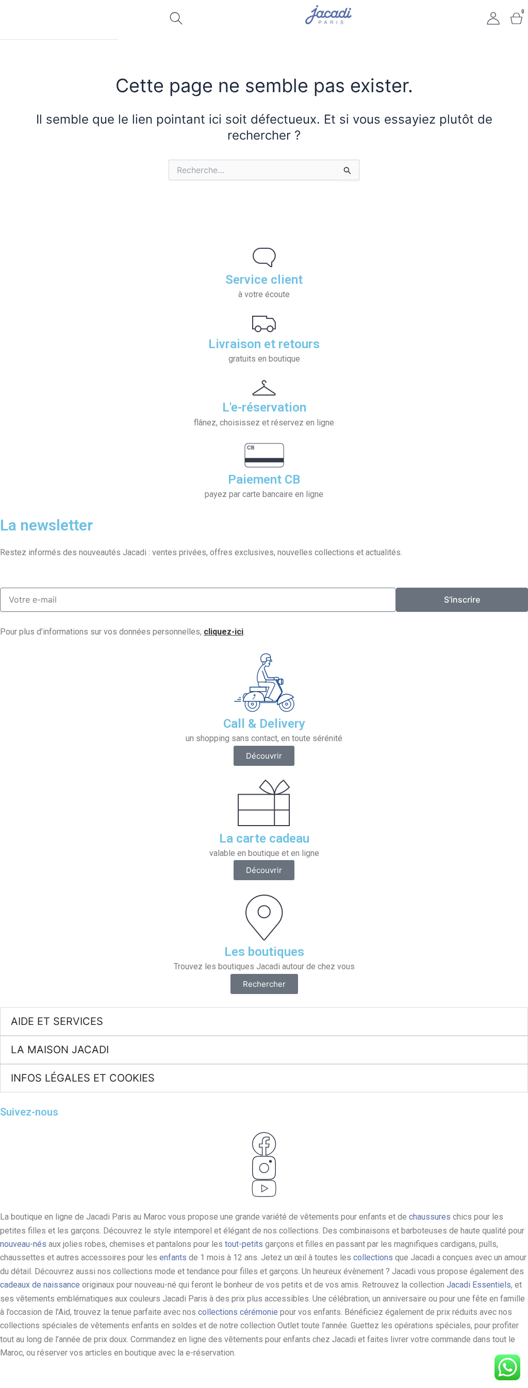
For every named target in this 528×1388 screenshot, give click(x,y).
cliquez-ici (223, 632)
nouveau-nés (23, 1244)
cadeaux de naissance (40, 1285)
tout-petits (244, 1244)
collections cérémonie (238, 1312)
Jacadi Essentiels (479, 1285)
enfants (174, 1257)
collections (373, 1257)
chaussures (430, 1217)
